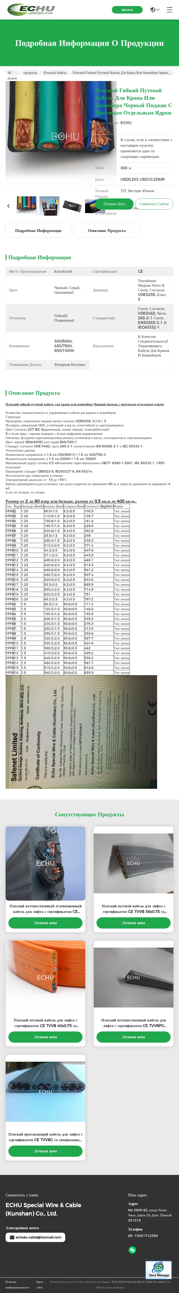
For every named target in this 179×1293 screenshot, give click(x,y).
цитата (127, 9)
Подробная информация (38, 230)
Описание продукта (107, 230)
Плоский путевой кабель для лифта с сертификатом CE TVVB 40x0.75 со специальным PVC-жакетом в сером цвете (45, 1023)
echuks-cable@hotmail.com (39, 1237)
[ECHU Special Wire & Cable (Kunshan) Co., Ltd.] (31, 10)
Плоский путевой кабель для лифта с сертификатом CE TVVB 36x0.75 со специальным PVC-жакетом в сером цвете (133, 909)
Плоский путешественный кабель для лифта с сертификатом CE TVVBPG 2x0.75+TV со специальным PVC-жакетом (133, 1023)
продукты (30, 73)
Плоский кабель (55, 73)
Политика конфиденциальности (17, 1284)
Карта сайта (40, 1284)
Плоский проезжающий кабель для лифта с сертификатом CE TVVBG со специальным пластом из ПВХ (45, 1137)
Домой (12, 72)
